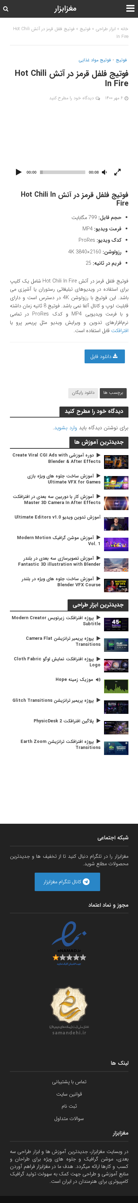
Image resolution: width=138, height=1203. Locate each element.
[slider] (62, 172)
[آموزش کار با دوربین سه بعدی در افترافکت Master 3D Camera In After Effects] (116, 503)
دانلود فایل (101, 356)
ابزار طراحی (106, 29)
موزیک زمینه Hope (74, 680)
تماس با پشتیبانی (69, 1082)
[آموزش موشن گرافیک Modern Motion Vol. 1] (116, 544)
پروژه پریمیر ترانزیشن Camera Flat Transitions (63, 642)
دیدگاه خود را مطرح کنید (71, 98)
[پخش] (19, 172)
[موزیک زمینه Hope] (116, 686)
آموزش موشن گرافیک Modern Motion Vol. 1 (58, 541)
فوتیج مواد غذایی (95, 60)
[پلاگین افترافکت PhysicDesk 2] (116, 727)
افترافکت (119, 331)
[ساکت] (104, 172)
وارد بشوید (65, 428)
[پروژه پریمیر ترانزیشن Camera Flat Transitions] (116, 645)
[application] (69, 146)
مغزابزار (65, 9)
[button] (69, 146)
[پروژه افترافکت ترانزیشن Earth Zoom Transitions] (116, 748)
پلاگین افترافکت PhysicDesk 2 (64, 721)
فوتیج (85, 29)
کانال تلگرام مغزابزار (63, 882)
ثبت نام (69, 1106)
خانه (124, 29)
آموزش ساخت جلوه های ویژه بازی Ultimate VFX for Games (63, 480)
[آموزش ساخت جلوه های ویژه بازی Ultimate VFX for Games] (116, 482)
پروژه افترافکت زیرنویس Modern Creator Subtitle (56, 621)
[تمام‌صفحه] (117, 172)
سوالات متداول (69, 1119)
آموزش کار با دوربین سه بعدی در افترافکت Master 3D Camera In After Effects (56, 500)
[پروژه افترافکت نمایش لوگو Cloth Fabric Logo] (116, 666)
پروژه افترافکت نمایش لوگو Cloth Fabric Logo (57, 662)
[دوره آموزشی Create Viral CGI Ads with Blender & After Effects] (116, 462)
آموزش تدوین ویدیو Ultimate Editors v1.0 (57, 518)
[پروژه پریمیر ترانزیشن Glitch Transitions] (116, 707)
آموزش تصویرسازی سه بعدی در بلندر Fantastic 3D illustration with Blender (59, 562)
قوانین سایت (69, 1094)
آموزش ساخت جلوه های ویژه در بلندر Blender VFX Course (61, 582)
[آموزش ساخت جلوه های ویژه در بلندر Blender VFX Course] (116, 585)
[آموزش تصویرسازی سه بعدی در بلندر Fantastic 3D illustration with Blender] (116, 565)
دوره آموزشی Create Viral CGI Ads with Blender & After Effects (56, 459)
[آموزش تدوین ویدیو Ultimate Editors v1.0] (116, 523)
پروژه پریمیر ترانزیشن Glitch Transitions (53, 701)
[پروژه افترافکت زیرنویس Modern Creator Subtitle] (116, 624)
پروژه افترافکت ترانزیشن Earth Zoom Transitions (60, 745)
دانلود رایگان (83, 392)
